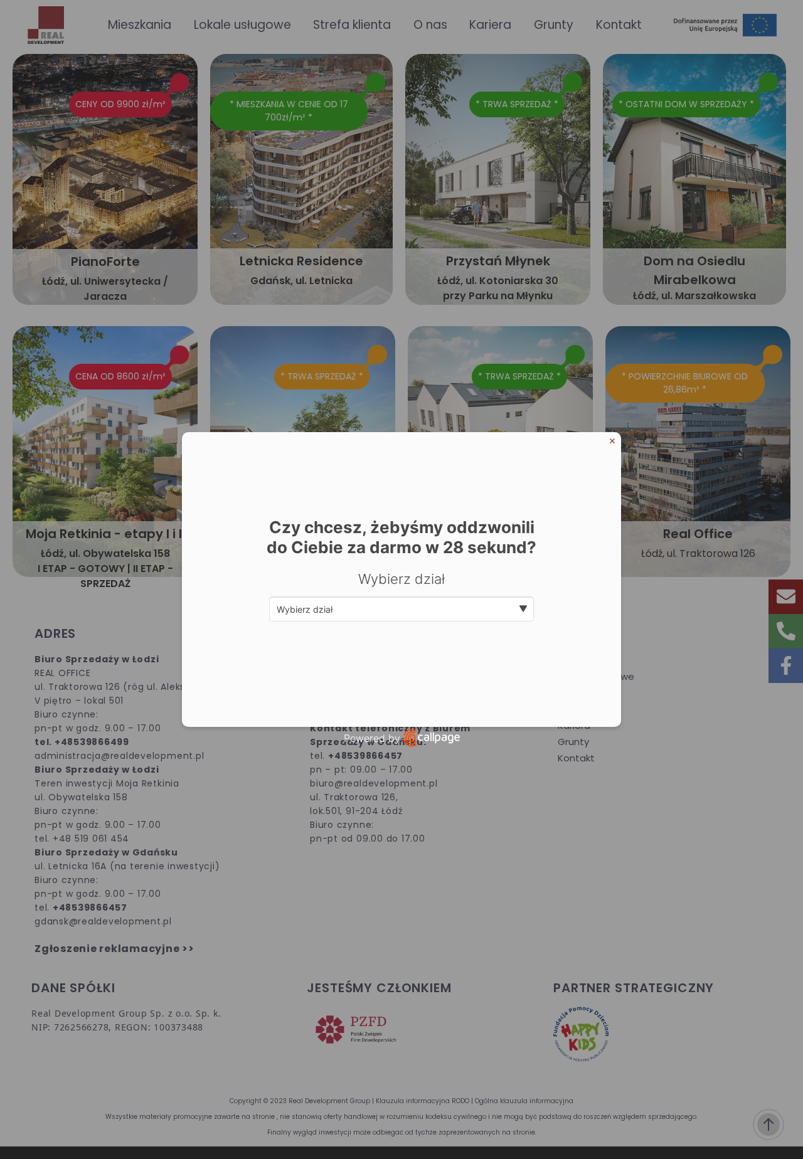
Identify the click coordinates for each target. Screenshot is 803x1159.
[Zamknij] (612, 441)
